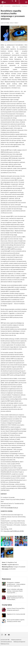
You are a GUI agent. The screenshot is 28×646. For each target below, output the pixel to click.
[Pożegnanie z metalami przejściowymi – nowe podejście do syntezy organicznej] (4, 584)
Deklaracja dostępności (19, 641)
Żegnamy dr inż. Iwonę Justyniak (16, 614)
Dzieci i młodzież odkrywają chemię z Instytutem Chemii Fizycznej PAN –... (15, 591)
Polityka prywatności (16, 639)
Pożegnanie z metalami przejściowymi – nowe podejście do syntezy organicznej (16, 584)
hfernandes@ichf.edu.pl (11, 507)
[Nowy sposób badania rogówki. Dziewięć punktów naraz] (4, 621)
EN (19, 3)
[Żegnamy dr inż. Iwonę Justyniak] (4, 615)
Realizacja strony (5, 643)
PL (19, 1)
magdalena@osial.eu (13, 564)
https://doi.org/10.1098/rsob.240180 (14, 531)
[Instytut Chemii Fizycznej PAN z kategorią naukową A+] (4, 610)
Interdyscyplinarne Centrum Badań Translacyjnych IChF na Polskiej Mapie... (15, 598)
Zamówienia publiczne (6, 641)
